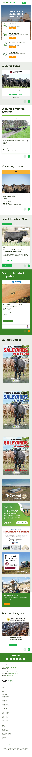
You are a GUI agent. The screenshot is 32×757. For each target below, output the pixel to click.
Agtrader (3, 725)
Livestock (8, 744)
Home (3, 744)
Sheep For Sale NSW (5, 710)
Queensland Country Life (6, 734)
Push (18, 754)
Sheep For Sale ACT (5, 720)
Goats (3, 688)
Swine (3, 691)
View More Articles (7, 265)
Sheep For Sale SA (5, 714)
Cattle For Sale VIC (5, 699)
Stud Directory (13, 23)
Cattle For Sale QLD (5, 697)
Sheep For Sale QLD (5, 712)
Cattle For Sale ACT (5, 705)
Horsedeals (4, 731)
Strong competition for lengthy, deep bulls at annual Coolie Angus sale (13, 250)
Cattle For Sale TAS (5, 704)
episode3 (3, 739)
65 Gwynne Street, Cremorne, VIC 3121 (10, 667)
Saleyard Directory (14, 52)
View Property (8, 321)
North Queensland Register (6, 733)
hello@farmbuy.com (14, 671)
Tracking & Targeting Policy (21, 749)
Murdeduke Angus (16, 89)
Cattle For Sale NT (5, 703)
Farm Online (4, 726)
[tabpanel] (16, 247)
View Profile (12, 94)
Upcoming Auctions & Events (17, 42)
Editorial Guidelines (24, 748)
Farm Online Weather (5, 727)
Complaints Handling (16, 748)
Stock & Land (4, 737)
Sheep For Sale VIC (5, 713)
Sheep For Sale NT (5, 717)
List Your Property (13, 749)
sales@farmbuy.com (11, 675)
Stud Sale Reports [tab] (7, 224)
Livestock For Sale (14, 33)
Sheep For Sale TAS (5, 718)
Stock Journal (4, 735)
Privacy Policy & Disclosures (8, 748)
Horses (3, 690)
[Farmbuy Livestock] (9, 3)
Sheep (3, 687)
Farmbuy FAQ (7, 749)
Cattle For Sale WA (5, 701)
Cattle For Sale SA (5, 700)
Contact (20, 94)
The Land (3, 738)
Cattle (3, 686)
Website (14, 754)
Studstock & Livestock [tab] (19, 224)
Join (24, 2)
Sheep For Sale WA (5, 716)
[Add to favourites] (27, 141)
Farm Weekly (4, 729)
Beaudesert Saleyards (16, 637)
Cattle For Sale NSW (5, 696)
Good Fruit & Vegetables (6, 730)
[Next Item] (29, 101)
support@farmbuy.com (14, 673)
